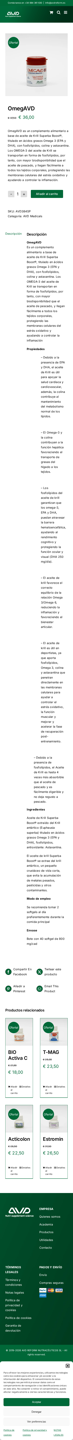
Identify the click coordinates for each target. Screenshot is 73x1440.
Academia (46, 1224)
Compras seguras (51, 1282)
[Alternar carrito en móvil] (51, 12)
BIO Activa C (17, 1055)
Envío (43, 1275)
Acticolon (19, 1139)
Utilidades (46, 1240)
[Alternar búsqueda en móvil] (58, 12)
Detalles (26, 1086)
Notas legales (14, 1292)
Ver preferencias (36, 1421)
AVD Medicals (32, 216)
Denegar (36, 1411)
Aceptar (36, 1401)
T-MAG (51, 1052)
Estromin (53, 1139)
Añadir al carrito (47, 194)
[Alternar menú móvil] (66, 12)
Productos (46, 1232)
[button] (67, 1366)
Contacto (45, 1247)
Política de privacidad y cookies (14, 1305)
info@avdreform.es (55, 2)
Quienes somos (49, 1216)
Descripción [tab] (13, 233)
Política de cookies (18, 1318)
